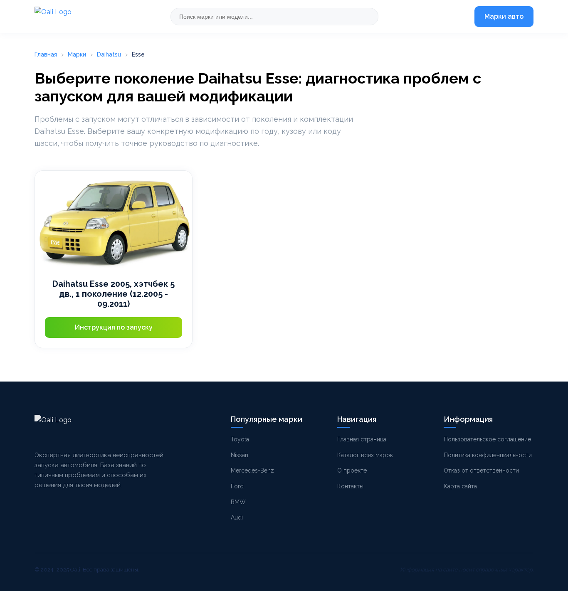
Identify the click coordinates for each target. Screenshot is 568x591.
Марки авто (504, 16)
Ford (237, 486)
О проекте (352, 470)
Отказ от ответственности (481, 470)
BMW (238, 502)
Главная (46, 54)
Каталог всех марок (365, 455)
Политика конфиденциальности (488, 455)
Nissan (239, 455)
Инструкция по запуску (114, 327)
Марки (77, 54)
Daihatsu (109, 54)
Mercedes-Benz (252, 470)
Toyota (240, 439)
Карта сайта (460, 486)
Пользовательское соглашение (487, 439)
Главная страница (361, 439)
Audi (237, 517)
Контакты (350, 486)
